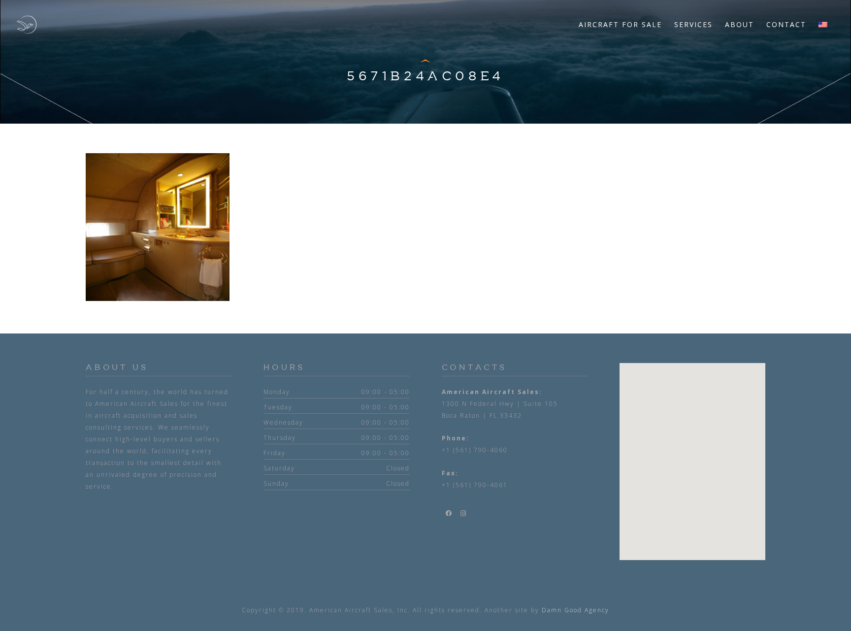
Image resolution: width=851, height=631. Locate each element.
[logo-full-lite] (26, 24)
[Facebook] (449, 513)
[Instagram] (464, 513)
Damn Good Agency (575, 610)
